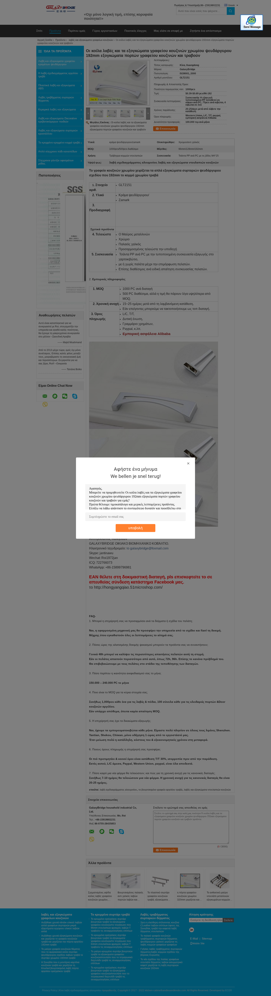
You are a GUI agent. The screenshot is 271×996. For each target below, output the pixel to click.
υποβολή (135, 528)
